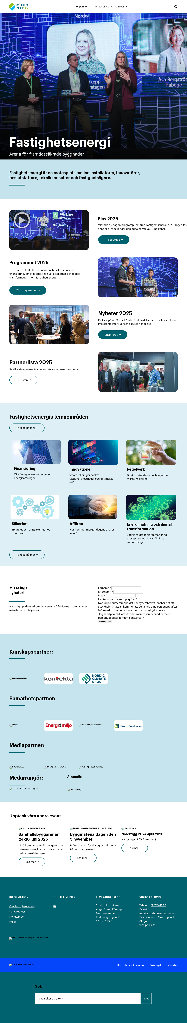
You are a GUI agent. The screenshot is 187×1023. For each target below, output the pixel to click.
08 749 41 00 (158, 905)
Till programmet (27, 290)
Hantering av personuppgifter (117, 599)
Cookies (173, 965)
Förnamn (104, 588)
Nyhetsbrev (16, 916)
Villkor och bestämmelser (129, 965)
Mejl (102, 595)
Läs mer (31, 862)
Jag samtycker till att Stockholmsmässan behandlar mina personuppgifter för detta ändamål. (134, 615)
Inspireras (111, 334)
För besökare (101, 6)
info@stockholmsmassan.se (156, 913)
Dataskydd (156, 965)
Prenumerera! (105, 622)
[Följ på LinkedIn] (55, 906)
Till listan (22, 380)
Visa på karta (147, 925)
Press (12, 921)
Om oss (119, 6)
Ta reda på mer (26, 427)
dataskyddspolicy (154, 610)
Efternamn (105, 591)
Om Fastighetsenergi (22, 906)
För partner (81, 6)
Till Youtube (112, 239)
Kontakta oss (17, 911)
